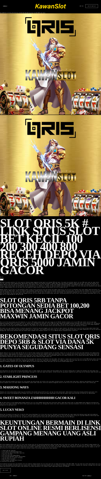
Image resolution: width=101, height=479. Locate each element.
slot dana (76, 355)
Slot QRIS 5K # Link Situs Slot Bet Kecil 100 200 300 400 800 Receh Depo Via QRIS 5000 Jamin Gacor (22, 12)
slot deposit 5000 (30, 322)
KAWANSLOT (5, 6)
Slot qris (2, 282)
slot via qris (51, 330)
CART (81, 6)
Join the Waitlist (92, 6)
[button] (5, 470)
